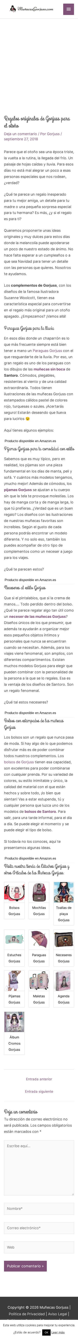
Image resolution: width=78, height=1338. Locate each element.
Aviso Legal (57, 1314)
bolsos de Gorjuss (19, 762)
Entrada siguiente (39, 1091)
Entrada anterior (39, 1079)
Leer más (58, 1332)
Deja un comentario (20, 134)
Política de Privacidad (27, 1314)
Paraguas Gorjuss (47, 351)
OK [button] (46, 1332)
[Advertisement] (39, 60)
